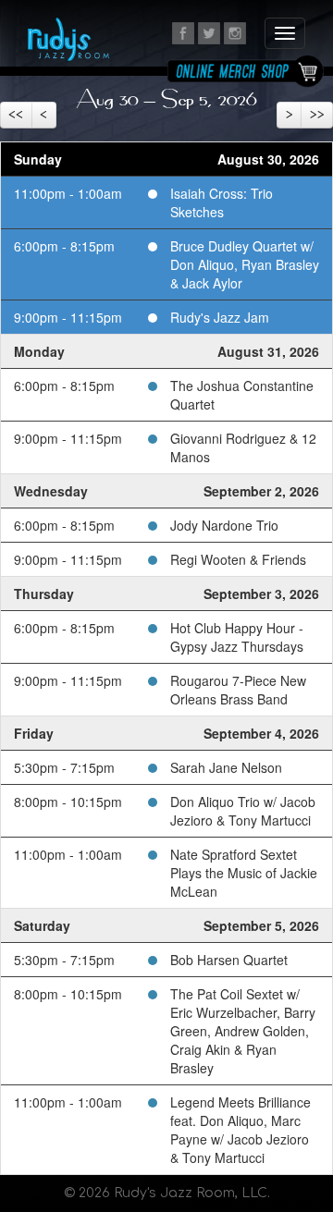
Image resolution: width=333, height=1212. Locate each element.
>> (317, 115)
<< (15, 115)
